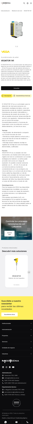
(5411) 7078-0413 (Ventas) (11, 380)
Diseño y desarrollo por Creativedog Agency (14, 418)
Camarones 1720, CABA (11, 375)
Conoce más (9, 233)
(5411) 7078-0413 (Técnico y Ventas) (14, 394)
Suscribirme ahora (9, 314)
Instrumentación (5, 10)
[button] (16, 29)
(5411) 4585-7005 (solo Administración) (15, 383)
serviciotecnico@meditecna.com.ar (14, 392)
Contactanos (22, 233)
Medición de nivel (17, 10)
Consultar (16, 88)
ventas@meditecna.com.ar (11, 378)
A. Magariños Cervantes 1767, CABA (14, 389)
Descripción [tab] (7, 95)
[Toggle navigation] (30, 3)
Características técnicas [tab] (23, 95)
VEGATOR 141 (27, 10)
